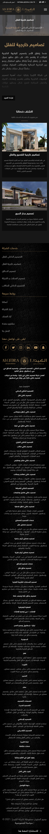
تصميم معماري (37, 529)
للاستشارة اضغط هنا (28, 831)
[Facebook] (6, 347)
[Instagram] (21, 347)
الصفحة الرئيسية (12, 28)
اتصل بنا (6, 331)
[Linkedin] (28, 347)
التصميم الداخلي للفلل (12, 257)
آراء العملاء (6, 316)
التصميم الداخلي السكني (31, 28)
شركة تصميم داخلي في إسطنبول (22, 435)
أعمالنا (4, 302)
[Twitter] (13, 347)
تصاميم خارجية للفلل (24, 30)
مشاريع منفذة (8, 324)
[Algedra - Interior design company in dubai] (18, 9)
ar (43, 2)
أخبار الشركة (7, 309)
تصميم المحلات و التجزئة (13, 278)
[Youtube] (36, 347)
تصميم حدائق (30, 573)
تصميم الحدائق (9, 271)
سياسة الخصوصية (24, 823)
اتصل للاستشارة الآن (8, 2)
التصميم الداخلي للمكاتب (13, 285)
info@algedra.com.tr (26, 2)
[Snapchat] (43, 347)
